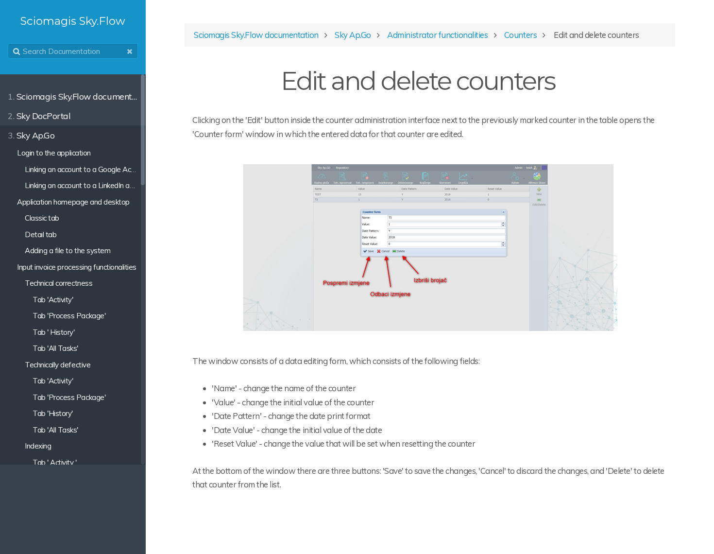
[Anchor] (567, 78)
